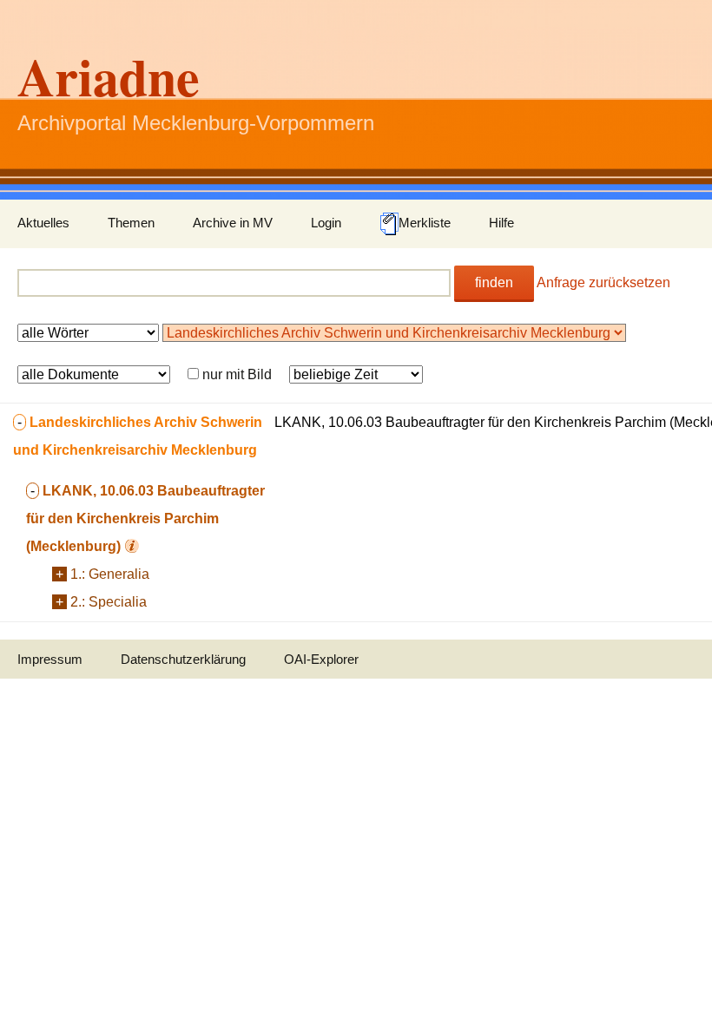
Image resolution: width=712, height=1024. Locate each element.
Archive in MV (233, 222)
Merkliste (425, 222)
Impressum (49, 659)
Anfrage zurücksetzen (603, 282)
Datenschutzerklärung (183, 659)
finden (494, 282)
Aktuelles (43, 222)
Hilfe (501, 222)
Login (326, 222)
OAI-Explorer (321, 659)
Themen (131, 222)
